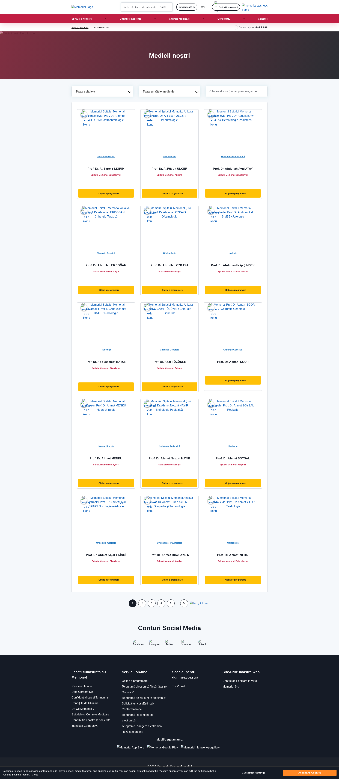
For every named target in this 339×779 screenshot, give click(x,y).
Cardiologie (233, 543)
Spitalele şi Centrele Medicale (90, 714)
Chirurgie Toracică (106, 253)
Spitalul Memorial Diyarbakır (106, 368)
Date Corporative (82, 692)
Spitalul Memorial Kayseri (106, 464)
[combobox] (102, 91)
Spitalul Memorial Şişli (169, 271)
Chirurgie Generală (169, 349)
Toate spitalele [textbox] (85, 91)
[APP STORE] (132, 747)
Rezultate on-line (132, 731)
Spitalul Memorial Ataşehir (233, 464)
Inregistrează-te (187, 7)
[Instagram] (153, 644)
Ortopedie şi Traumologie (169, 543)
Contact (262, 18)
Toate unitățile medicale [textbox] (158, 91)
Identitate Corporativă (85, 725)
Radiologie (106, 349)
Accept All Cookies (309, 772)
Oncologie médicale (106, 543)
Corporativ (224, 18)
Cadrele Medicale (179, 18)
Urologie (233, 253)
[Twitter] (169, 644)
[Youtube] (186, 644)
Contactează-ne (132, 709)
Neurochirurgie (106, 446)
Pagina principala (80, 27)
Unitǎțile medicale (130, 18)
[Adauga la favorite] (84, 114)
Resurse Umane (82, 686)
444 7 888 (261, 27)
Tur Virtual (178, 686)
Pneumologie (169, 156)
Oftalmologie (169, 253)
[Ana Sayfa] (82, 7)
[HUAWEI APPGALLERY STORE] (201, 747)
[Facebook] (137, 644)
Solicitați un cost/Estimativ (138, 703)
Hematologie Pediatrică (233, 156)
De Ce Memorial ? (83, 708)
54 (184, 603)
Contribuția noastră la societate (91, 720)
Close (35, 774)
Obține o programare (109, 193)
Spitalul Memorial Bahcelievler (106, 175)
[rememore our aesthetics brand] (256, 7)
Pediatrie (232, 446)
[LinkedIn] (202, 644)
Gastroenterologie (106, 156)
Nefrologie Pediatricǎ (169, 446)
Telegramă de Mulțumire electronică (144, 698)
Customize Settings (253, 772)
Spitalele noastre (82, 18)
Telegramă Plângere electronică (142, 726)
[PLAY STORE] (162, 747)
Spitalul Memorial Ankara (169, 175)
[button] (169, 7)
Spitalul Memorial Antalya (106, 271)
